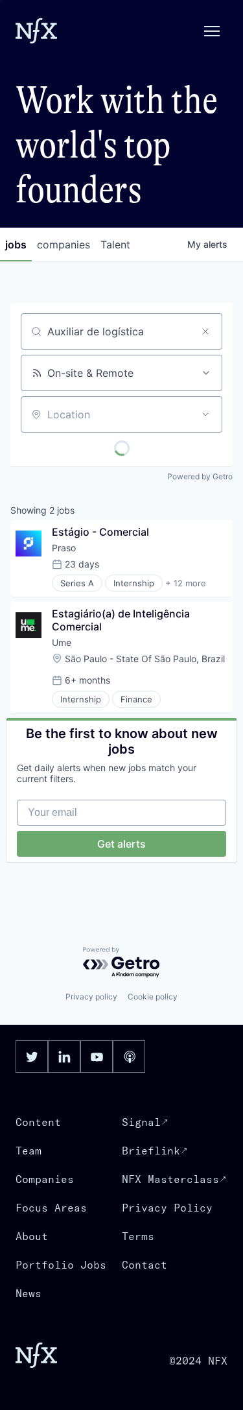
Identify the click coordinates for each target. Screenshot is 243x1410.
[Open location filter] (205, 414)
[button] (211, 31)
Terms (138, 1236)
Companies (45, 1179)
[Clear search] (205, 331)
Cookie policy (153, 996)
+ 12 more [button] (185, 583)
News (28, 1293)
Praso (64, 547)
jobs (16, 244)
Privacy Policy (167, 1207)
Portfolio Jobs (61, 1264)
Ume (61, 642)
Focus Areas (51, 1207)
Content (38, 1122)
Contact (144, 1264)
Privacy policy (91, 996)
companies (63, 244)
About (32, 1236)
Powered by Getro (200, 476)
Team (28, 1150)
